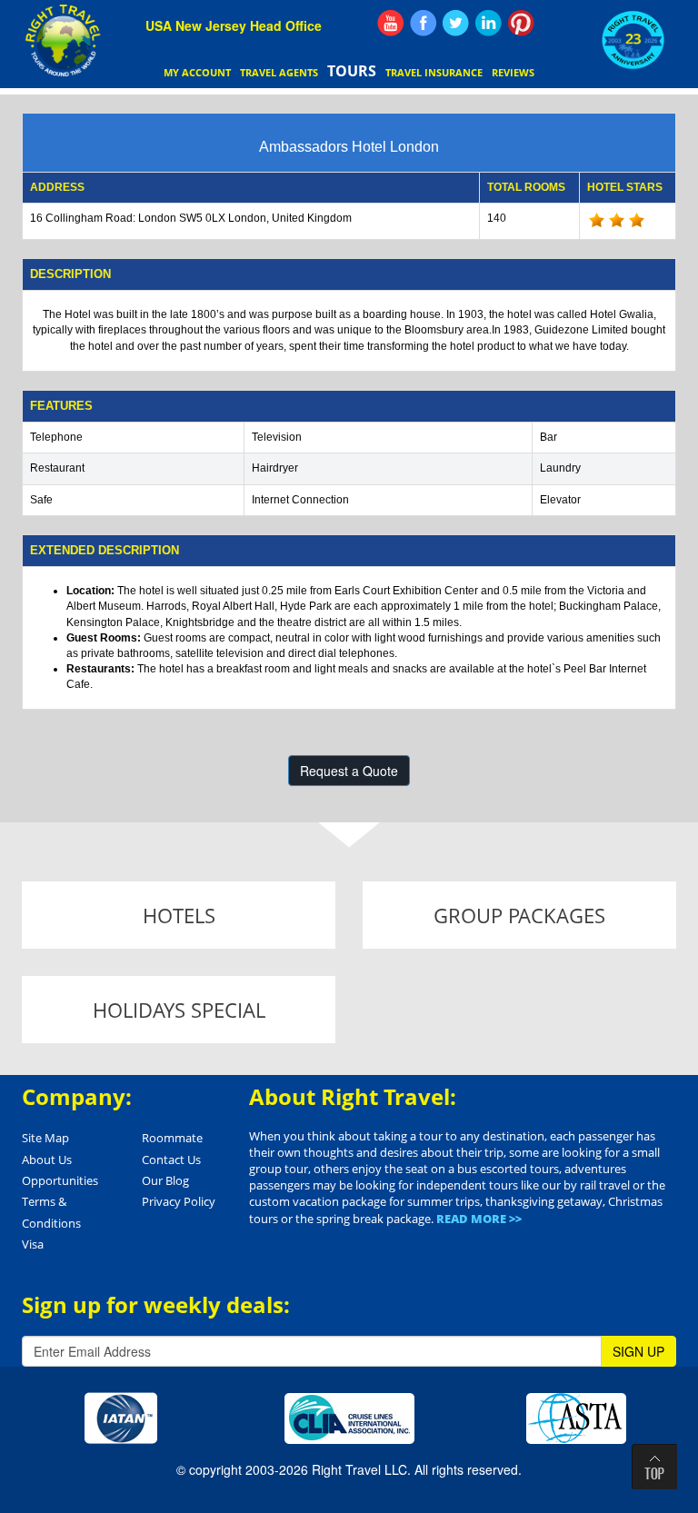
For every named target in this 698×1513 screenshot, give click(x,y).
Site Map (45, 1138)
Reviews (513, 72)
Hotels (179, 915)
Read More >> (479, 1218)
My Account (197, 72)
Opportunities (60, 1180)
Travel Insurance (434, 72)
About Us (47, 1159)
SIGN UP (638, 1351)
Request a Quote (349, 770)
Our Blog (165, 1180)
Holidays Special (179, 1009)
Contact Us (171, 1159)
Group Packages (519, 915)
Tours (351, 71)
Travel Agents (279, 72)
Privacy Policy (178, 1201)
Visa (33, 1244)
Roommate (172, 1138)
